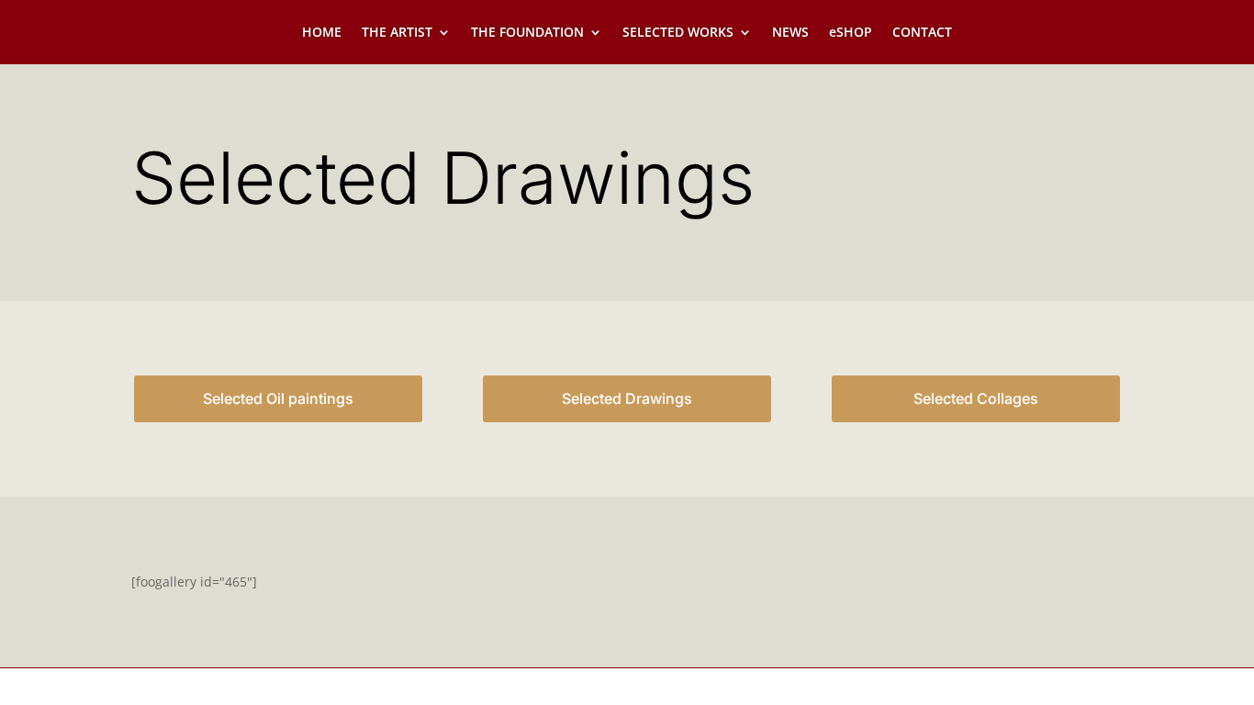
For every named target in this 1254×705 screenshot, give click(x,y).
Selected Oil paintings (278, 398)
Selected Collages (975, 398)
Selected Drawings (627, 398)
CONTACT (922, 33)
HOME (321, 33)
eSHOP (850, 33)
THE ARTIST (397, 33)
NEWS (790, 33)
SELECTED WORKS (677, 33)
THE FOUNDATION (527, 33)
